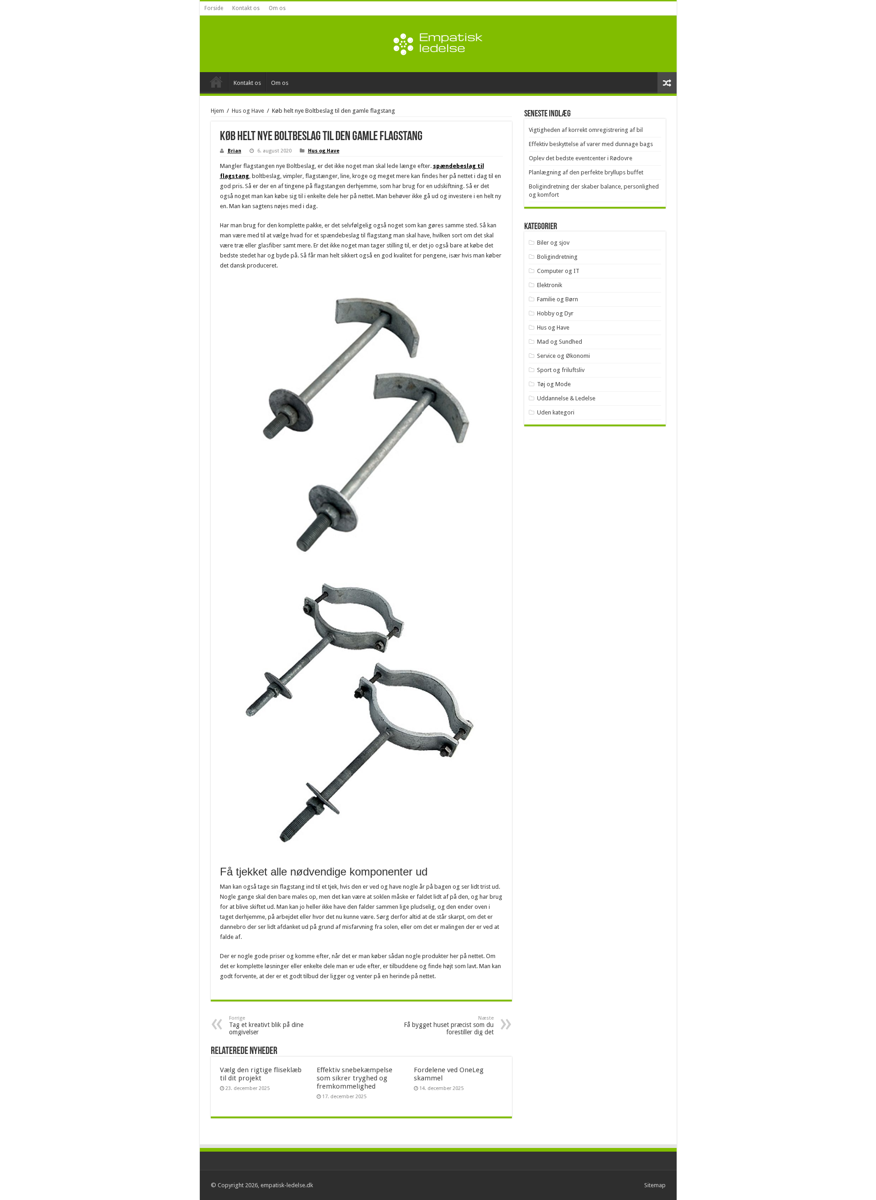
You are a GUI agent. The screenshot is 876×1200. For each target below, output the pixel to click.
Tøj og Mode (554, 384)
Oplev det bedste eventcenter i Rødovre (580, 158)
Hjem (217, 110)
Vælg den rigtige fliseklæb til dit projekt (261, 1074)
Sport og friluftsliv (560, 370)
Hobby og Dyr (555, 313)
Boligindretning (557, 256)
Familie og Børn (557, 299)
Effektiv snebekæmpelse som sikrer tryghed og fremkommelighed (354, 1078)
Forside (213, 8)
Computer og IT (558, 270)
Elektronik (549, 285)
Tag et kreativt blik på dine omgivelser (266, 1025)
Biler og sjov (553, 242)
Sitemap (655, 1185)
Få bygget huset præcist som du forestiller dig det (449, 1025)
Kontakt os (246, 8)
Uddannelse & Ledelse (566, 398)
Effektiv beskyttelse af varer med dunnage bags (591, 144)
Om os (277, 8)
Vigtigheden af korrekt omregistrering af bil (586, 129)
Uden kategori (555, 412)
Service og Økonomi (563, 355)
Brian (234, 151)
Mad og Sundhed (559, 341)
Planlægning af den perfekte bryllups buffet (586, 172)
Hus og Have (248, 110)
